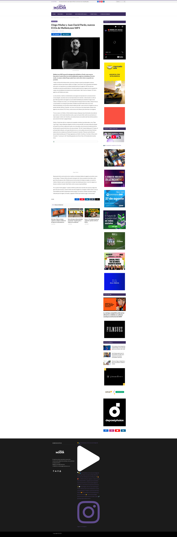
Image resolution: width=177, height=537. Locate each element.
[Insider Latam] (60, 7)
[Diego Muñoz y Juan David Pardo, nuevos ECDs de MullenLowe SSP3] (75, 53)
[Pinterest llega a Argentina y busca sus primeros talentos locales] (107, 362)
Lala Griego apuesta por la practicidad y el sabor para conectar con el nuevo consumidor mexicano (118, 355)
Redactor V (55, 30)
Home (53, 14)
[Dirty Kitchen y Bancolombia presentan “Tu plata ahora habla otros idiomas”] (75, 212)
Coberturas (93, 14)
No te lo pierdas (108, 342)
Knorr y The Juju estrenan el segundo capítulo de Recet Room (92, 221)
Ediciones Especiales (81, 14)
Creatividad (54, 21)
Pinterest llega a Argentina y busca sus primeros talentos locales (118, 362)
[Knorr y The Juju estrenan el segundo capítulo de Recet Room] (92, 212)
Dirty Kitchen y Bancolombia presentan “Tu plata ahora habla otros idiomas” (75, 221)
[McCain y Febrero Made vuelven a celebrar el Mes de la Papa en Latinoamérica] (58, 212)
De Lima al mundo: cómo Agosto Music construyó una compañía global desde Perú (74, 1)
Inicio (52, 17)
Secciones (69, 14)
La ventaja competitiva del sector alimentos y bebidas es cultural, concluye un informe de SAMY (113, 314)
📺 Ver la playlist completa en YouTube (112, 145)
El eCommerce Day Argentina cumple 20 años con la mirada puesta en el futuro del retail (118, 348)
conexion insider (105, 14)
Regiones (60, 14)
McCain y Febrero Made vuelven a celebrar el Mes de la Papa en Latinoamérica (58, 221)
